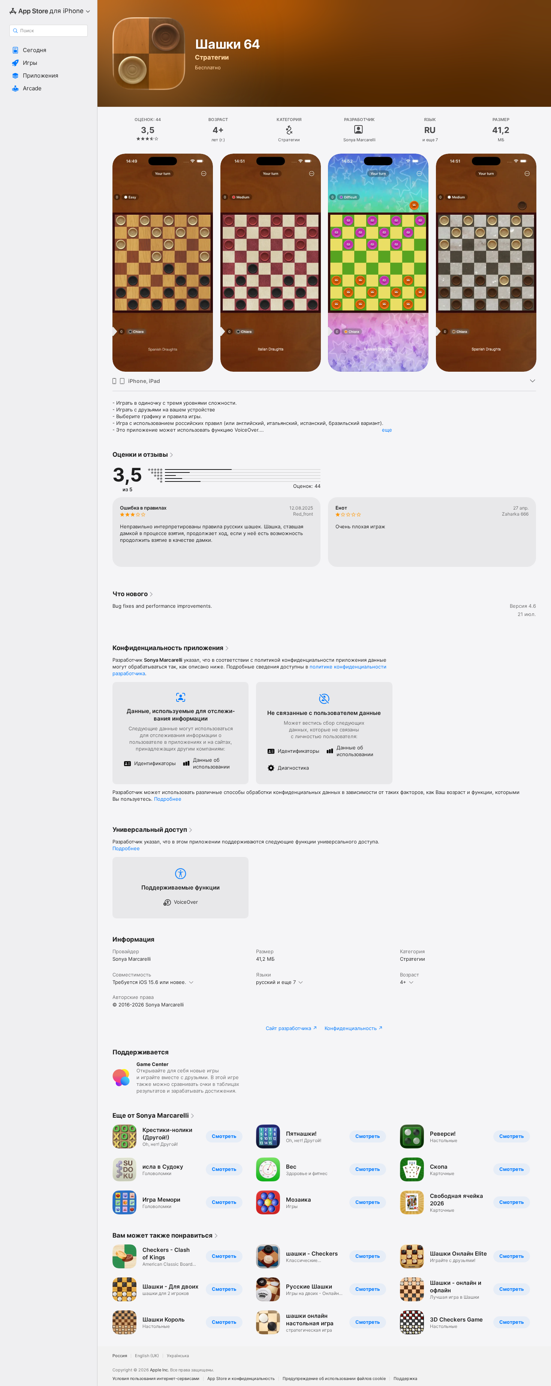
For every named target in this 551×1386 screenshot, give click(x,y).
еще (387, 430)
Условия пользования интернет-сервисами (155, 1379)
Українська (178, 1356)
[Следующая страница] (543, 262)
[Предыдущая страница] (105, 262)
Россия (119, 1356)
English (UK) (147, 1356)
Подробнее (167, 799)
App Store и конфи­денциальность (241, 1379)
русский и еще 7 (276, 982)
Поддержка (405, 1379)
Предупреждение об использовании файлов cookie (334, 1379)
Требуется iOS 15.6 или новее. (149, 982)
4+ (403, 982)
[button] (48, 50)
